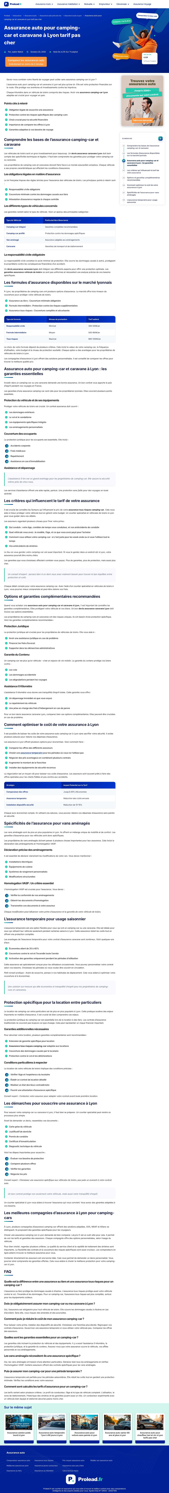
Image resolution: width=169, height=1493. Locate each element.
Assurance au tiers (14, 1471)
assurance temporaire (32, 753)
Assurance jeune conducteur (46, 1466)
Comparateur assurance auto (18, 1460)
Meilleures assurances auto (17, 1466)
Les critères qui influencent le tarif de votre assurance (143, 171)
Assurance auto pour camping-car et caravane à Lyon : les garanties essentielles (142, 162)
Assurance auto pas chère (73, 1466)
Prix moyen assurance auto (73, 1460)
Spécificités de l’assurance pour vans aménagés (143, 193)
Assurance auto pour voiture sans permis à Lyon (84, 1433)
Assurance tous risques (44, 1460)
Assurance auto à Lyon (73, 16)
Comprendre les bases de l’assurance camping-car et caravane (143, 147)
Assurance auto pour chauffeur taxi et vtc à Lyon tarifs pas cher (150, 1435)
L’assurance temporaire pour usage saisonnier (142, 201)
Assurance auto (31, 16)
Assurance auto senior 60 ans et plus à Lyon (117, 1433)
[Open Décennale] (128, 4)
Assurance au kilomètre (44, 1471)
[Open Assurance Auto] (52, 4)
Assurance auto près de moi (50, 16)
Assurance (17, 16)
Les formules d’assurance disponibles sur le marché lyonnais (143, 154)
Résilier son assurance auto (101, 1460)
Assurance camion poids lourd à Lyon (19, 1433)
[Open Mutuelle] (94, 4)
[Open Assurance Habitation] (79, 4)
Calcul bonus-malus (70, 1471)
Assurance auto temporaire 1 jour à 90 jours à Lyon (52, 1433)
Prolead (7, 16)
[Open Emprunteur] (111, 4)
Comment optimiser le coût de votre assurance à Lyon (142, 186)
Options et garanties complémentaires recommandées (143, 179)
